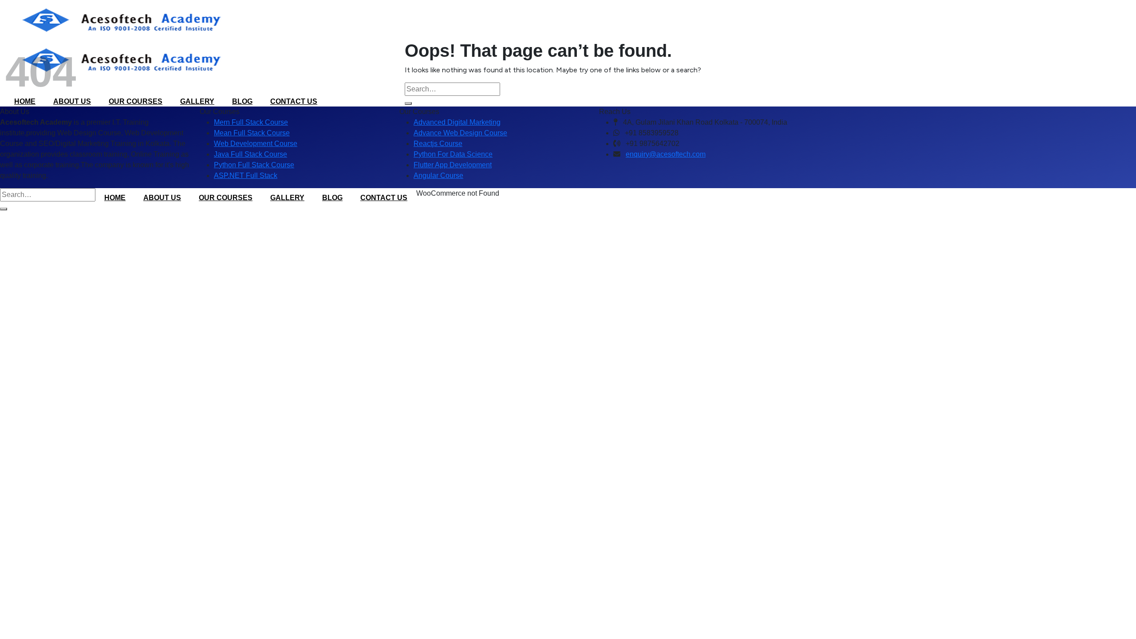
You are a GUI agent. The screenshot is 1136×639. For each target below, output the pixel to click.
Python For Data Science (453, 154)
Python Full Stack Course (254, 165)
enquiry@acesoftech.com (666, 154)
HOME (115, 197)
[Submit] (408, 103)
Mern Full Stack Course (251, 122)
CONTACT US (383, 197)
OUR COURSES (225, 197)
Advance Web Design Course (460, 133)
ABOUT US (162, 197)
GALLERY (287, 197)
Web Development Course (255, 143)
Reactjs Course (438, 143)
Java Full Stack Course (250, 154)
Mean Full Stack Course (252, 133)
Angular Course (438, 175)
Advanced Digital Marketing (457, 122)
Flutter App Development (453, 165)
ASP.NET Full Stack (245, 175)
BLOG (332, 197)
